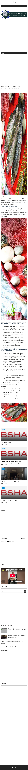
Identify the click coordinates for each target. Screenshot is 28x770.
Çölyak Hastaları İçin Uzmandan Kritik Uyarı (10, 500)
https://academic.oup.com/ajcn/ (10, 392)
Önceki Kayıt (23, 538)
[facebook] (12, 2)
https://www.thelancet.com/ (16, 389)
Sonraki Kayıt (4, 538)
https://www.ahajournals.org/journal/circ (12, 396)
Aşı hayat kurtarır (4, 650)
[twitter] (15, 2)
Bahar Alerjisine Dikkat (6, 442)
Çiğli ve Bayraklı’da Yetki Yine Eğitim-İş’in (10, 482)
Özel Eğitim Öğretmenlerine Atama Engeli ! (17, 629)
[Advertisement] (14, 37)
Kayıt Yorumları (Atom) (9, 541)
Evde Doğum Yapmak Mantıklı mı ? (8, 647)
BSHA (19, 88)
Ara (25, 591)
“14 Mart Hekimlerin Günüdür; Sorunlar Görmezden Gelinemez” (12, 642)
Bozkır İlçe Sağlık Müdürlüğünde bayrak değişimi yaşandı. (16, 636)
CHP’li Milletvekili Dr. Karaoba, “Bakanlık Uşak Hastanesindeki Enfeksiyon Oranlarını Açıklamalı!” (12, 462)
